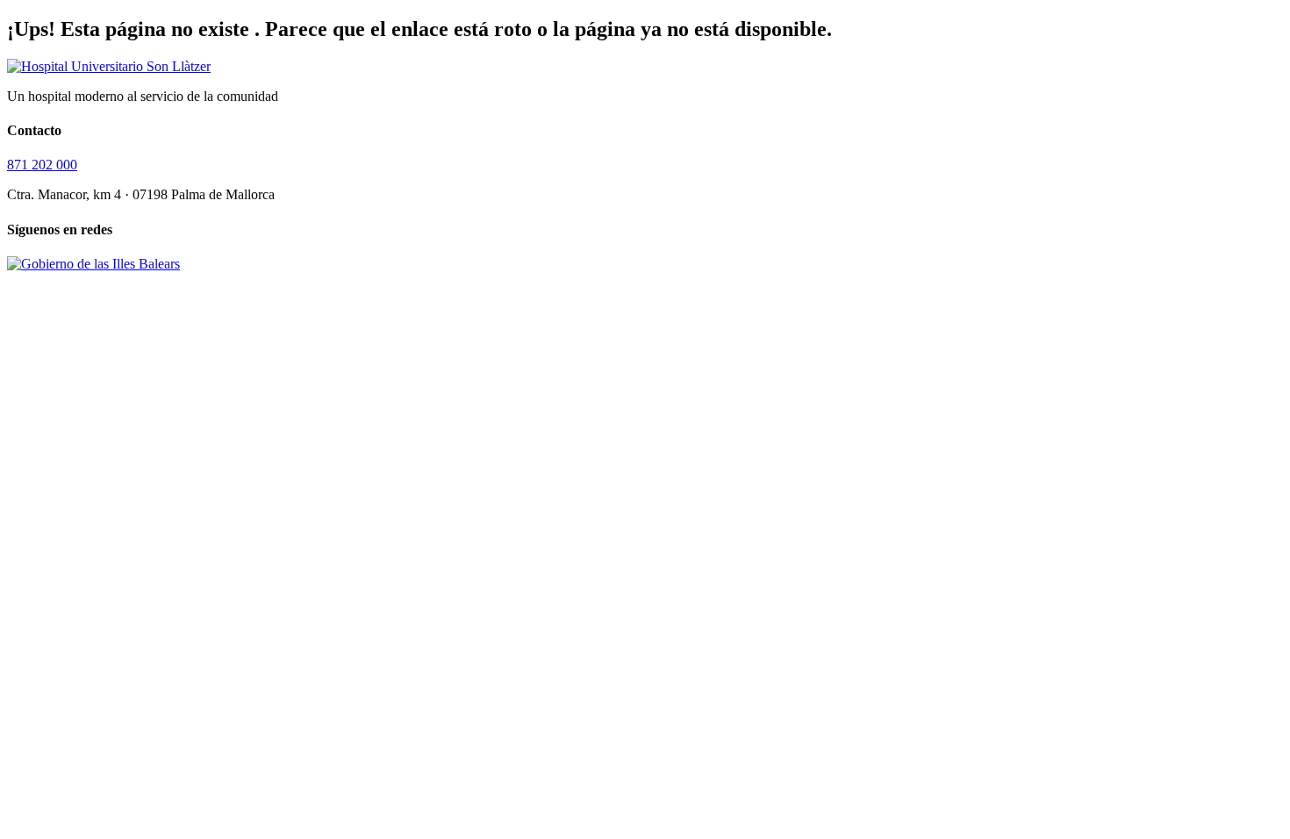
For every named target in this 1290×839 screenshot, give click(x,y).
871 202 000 (42, 164)
